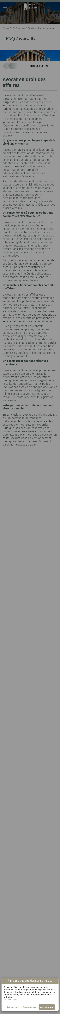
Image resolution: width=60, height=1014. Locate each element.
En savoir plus (10, 999)
